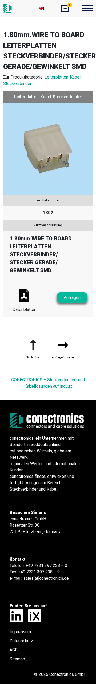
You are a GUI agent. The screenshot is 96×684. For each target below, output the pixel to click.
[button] (33, 347)
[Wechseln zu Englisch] (41, 8)
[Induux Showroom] (32, 615)
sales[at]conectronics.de (46, 578)
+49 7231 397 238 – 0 (46, 565)
